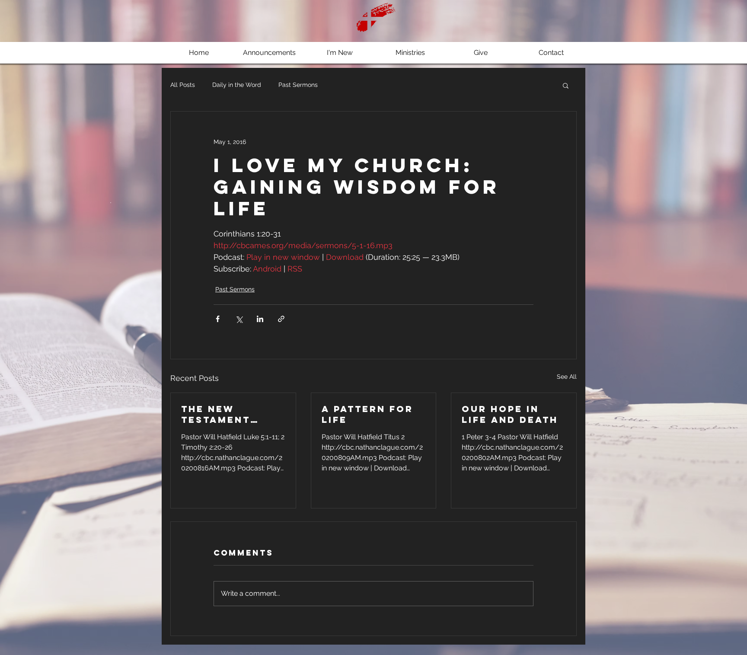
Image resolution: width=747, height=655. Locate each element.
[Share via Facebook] (218, 319)
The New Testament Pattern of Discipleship (221, 414)
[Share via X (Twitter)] (239, 319)
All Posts (182, 84)
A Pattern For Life (367, 414)
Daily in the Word (236, 84)
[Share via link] (281, 319)
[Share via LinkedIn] (260, 319)
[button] (566, 85)
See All (567, 376)
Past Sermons (298, 84)
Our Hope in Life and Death (510, 414)
